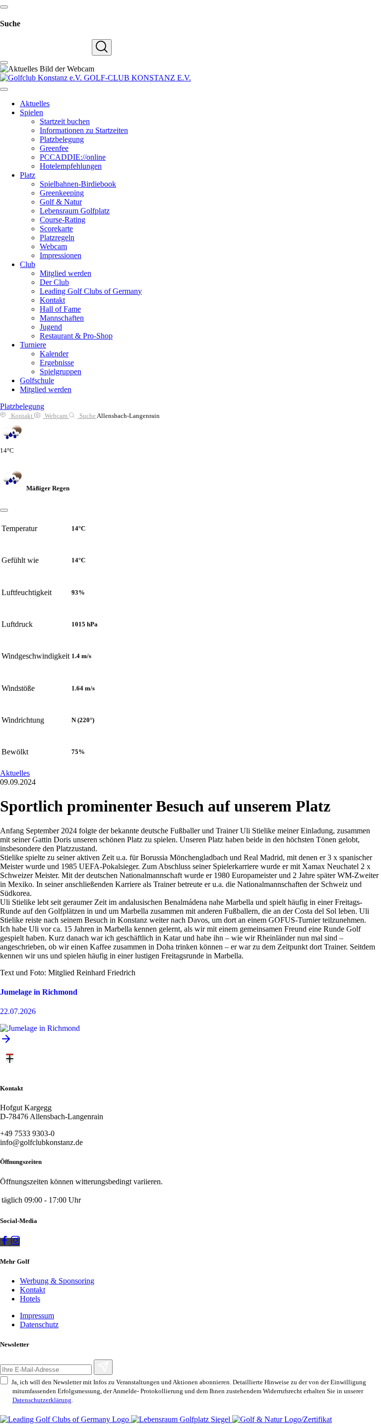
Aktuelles (15, 773)
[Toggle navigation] (4, 89)
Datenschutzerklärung (41, 1400)
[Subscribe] (103, 1367)
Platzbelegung (22, 406)
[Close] (4, 510)
